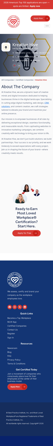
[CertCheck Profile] (14, 65)
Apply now (35, 6)
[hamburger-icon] (47, 26)
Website (36, 60)
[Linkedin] (25, 307)
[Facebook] (9, 307)
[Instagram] (14, 307)
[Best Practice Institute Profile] (19, 65)
